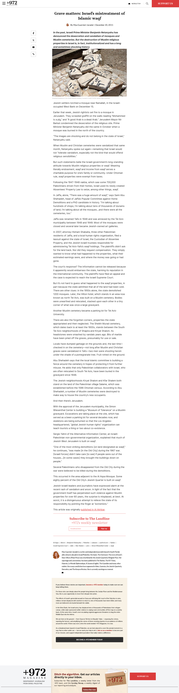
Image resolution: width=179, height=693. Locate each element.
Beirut (63, 543)
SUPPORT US (165, 3)
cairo (87, 546)
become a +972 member (94, 585)
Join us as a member (104, 630)
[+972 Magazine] (12, 5)
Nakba (112, 543)
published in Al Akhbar (93, 509)
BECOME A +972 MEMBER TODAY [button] (89, 640)
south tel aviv (103, 543)
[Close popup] (125, 671)
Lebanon (94, 543)
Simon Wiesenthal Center (100, 546)
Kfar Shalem (80, 546)
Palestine (86, 543)
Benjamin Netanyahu (74, 543)
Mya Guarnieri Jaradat (83, 25)
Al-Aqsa (56, 543)
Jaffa (71, 546)
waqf (112, 546)
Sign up (104, 529)
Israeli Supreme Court (60, 546)
